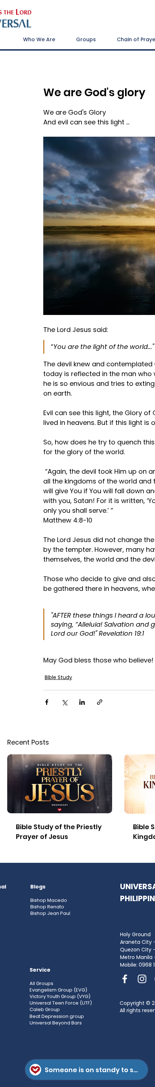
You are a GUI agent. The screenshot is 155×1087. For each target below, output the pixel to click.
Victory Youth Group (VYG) (60, 996)
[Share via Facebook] (46, 702)
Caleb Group (45, 1009)
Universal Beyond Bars (56, 1022)
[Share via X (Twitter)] (64, 702)
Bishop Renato (47, 906)
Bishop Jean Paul (50, 913)
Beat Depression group (57, 1016)
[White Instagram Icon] (142, 979)
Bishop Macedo (48, 900)
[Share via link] (99, 702)
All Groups (41, 983)
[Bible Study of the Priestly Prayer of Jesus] (59, 783)
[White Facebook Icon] (124, 979)
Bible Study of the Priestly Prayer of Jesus (59, 831)
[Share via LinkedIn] (82, 702)
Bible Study (58, 677)
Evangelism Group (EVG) (58, 989)
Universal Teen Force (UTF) (61, 1002)
